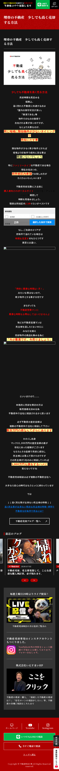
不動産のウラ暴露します (18, 5)
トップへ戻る (29, 754)
